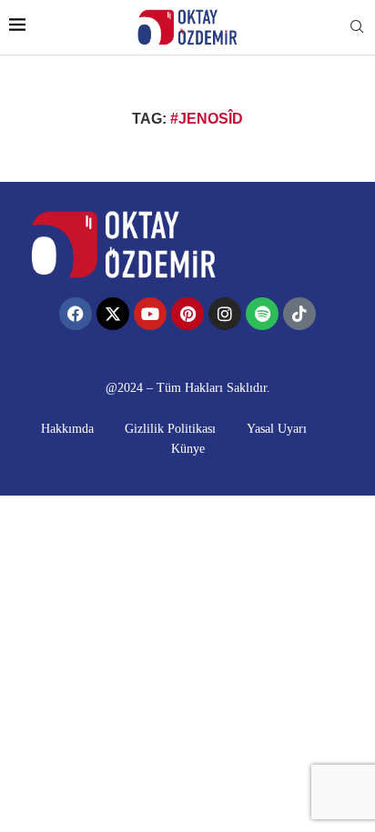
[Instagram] (224, 313)
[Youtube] (150, 313)
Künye (188, 449)
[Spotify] (262, 313)
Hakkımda (67, 429)
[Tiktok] (299, 313)
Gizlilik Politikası (170, 429)
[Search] (357, 27)
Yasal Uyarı (277, 429)
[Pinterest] (187, 313)
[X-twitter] (112, 313)
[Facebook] (75, 313)
